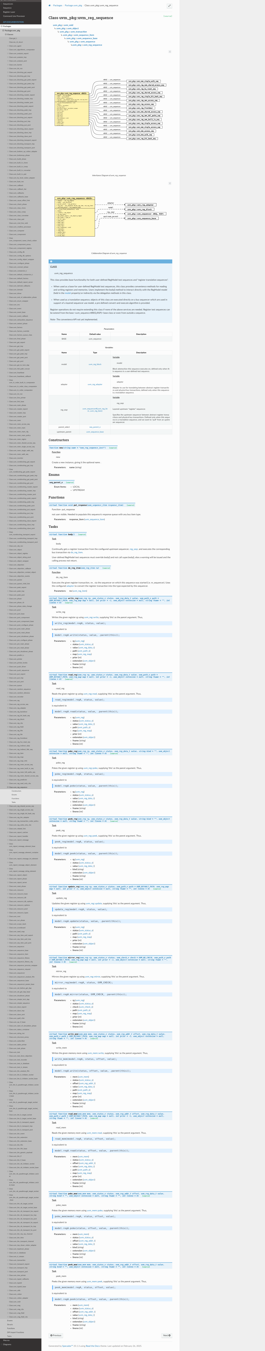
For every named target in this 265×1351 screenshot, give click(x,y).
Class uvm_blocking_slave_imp (20, 132)
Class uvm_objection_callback (20, 568)
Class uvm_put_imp (16, 678)
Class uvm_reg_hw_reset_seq (19, 742)
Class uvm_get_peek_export (19, 350)
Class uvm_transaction (17, 1260)
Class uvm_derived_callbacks (19, 286)
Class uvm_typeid (15, 1283)
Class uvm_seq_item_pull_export (21, 935)
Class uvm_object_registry (18, 553)
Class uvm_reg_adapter (17, 708)
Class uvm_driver (15, 293)
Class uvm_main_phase (17, 405)
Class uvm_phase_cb (16, 602)
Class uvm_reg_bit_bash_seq (19, 715)
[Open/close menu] (1, 4)
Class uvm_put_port (16, 681)
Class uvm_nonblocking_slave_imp (21, 524)
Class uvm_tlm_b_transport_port (21, 1130)
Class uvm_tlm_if (15, 1156)
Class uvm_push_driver (17, 666)
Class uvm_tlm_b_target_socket (20, 1115)
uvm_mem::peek (94, 1281)
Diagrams (7, 1344)
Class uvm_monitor (16, 458)
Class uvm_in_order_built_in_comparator (22, 381)
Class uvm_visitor (15, 1294)
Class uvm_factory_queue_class (20, 335)
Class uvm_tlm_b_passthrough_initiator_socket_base (24, 1093)
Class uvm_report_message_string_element (22, 870)
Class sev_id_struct (16, 42)
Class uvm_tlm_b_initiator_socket (21, 1075)
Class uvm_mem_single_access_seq (22, 446)
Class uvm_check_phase (18, 204)
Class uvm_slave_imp (16, 1010)
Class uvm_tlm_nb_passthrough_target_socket (24, 1190)
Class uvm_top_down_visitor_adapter (22, 1245)
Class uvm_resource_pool (18, 909)
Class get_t (13, 38)
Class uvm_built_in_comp (18, 166)
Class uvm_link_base (16, 401)
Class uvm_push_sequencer (19, 670)
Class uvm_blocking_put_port (20, 125)
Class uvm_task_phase (17, 1048)
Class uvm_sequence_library (19, 958)
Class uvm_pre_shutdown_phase (21, 651)
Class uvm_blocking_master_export (22, 95)
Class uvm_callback (16, 185)
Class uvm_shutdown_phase (19, 996)
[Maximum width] (169, 6)
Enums (14, 795)
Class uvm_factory (15, 327)
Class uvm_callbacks (16, 193)
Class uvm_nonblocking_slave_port (22, 528)
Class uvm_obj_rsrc (16, 546)
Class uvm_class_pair (16, 219)
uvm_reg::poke (90, 768)
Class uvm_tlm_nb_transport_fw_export (23, 1222)
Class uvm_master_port (17, 416)
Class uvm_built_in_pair (17, 174)
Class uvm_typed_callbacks (19, 1279)
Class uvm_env (14, 305)
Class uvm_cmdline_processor (20, 227)
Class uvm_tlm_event (16, 1133)
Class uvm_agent (15, 46)
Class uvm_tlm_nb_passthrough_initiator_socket (24, 1174)
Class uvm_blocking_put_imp (19, 121)
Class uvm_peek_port (17, 595)
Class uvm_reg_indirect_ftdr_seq (21, 749)
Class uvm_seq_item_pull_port (20, 943)
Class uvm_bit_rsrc (16, 68)
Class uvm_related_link (17, 829)
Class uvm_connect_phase (18, 267)
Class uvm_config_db (17, 252)
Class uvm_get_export (17, 342)
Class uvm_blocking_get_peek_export (22, 80)
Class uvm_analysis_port (18, 61)
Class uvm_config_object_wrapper (21, 259)
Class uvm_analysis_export (18, 53)
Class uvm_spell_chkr (17, 1018)
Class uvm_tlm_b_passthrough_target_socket (23, 1101)
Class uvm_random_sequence (20, 689)
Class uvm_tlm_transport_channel (21, 1241)
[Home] (50, 5)
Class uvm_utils (14, 1290)
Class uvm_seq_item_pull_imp (20, 939)
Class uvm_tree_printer (17, 1275)
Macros (6, 1340)
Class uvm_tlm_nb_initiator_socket (21, 1164)
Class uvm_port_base (16, 614)
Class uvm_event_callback (18, 316)
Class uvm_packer (15, 580)
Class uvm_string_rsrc (17, 1033)
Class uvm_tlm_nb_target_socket (21, 1203)
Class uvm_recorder (16, 697)
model (68, 293)
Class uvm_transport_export (19, 1264)
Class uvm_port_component (19, 617)
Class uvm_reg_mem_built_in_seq (21, 768)
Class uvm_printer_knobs (18, 663)
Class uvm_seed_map (17, 931)
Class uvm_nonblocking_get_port (21, 483)
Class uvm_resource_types (18, 913)
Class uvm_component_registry (20, 248)
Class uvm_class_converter (18, 215)
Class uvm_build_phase (17, 159)
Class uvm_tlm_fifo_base (18, 1148)
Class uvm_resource (16, 890)
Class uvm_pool (15, 610)
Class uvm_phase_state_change (20, 606)
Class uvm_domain (16, 290)
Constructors (16, 791)
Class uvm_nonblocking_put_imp (21, 513)
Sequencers (8, 4)
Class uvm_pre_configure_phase (20, 640)
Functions (15, 798)
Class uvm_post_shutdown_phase (21, 636)
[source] (167, 16)
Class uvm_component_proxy (20, 244)
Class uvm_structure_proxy (19, 1037)
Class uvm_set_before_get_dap (20, 988)
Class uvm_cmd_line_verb (18, 223)
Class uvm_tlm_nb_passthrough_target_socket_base (24, 1197)
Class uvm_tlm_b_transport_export (21, 1122)
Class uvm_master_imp (17, 413)
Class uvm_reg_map (16, 757)
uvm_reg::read (90, 694)
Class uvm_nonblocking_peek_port (22, 506)
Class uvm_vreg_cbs (16, 1309)
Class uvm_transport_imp (18, 1268)
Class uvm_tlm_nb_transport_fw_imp (22, 1226)
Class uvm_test (14, 1052)
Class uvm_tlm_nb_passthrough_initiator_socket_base (24, 1182)
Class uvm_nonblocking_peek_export (22, 498)
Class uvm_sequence (16, 946)
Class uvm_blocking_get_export (20, 72)
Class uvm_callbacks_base (18, 197)
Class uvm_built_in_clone (18, 163)
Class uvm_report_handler (18, 836)
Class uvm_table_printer (17, 1044)
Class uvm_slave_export (17, 1007)
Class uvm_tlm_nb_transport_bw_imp (22, 1215)
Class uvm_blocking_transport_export (22, 140)
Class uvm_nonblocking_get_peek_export (22, 471)
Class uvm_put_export (17, 674)
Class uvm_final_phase (17, 339)
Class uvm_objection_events (19, 576)
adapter (70, 586)
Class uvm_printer (15, 659)
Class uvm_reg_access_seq (18, 704)
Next (166, 1335)
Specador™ (67, 1346)
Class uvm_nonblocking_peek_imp (21, 502)
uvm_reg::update (94, 903)
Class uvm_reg (14, 700)
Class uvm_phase (15, 598)
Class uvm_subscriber (17, 1041)
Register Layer (9, 12)
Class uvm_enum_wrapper (18, 301)
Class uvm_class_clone (17, 208)
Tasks (14, 802)
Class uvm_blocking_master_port (21, 102)
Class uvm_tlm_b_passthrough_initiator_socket (24, 1085)
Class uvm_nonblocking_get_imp (21, 465)
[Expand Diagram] (170, 51)
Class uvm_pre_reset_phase (19, 648)
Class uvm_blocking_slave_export (21, 129)
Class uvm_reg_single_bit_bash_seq (22, 813)
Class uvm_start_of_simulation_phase (22, 1026)
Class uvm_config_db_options (20, 256)
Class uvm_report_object (18, 875)
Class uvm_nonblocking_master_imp (22, 491)
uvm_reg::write (91, 617)
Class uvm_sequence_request (19, 969)
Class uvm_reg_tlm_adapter (19, 817)
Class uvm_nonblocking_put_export (22, 509)
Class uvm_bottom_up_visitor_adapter (23, 151)
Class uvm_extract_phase (18, 323)
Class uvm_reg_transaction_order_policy (23, 821)
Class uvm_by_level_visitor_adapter (22, 178)
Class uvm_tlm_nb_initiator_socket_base (24, 1167)
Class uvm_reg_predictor (18, 780)
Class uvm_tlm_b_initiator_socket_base (23, 1078)
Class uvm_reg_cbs (16, 723)
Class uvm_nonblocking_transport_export (22, 533)
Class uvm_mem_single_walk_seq (21, 450)
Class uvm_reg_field (16, 727)
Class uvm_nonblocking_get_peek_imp (23, 475)
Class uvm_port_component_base (21, 621)
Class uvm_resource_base (18, 894)
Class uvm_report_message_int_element (23, 858)
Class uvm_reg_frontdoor (18, 738)
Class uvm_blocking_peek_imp (20, 110)
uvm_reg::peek (90, 836)
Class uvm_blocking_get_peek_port (22, 87)
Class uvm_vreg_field (16, 1313)
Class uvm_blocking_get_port (19, 91)
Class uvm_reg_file (15, 734)
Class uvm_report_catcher (18, 832)
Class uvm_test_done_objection (20, 1056)
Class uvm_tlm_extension (18, 1137)
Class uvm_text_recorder (18, 1060)
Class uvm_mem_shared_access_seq (22, 443)
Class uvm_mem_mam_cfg (18, 431)
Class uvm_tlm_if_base (17, 1160)
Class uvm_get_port (16, 361)
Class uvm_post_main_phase (19, 629)
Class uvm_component (17, 234)
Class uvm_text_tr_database (19, 1063)
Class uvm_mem (15, 420)
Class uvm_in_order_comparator (21, 390)
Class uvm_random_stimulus (19, 693)
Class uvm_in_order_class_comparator (23, 386)
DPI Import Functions (15, 1332)
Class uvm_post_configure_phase (21, 625)
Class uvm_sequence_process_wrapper (23, 965)
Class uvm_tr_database (17, 1253)
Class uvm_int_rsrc (16, 394)
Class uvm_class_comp (17, 212)
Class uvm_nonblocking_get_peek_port (23, 479)
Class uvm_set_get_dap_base (19, 992)
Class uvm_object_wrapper (19, 561)
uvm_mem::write (96, 1053)
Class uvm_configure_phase (19, 263)
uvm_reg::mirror (92, 977)
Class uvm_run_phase (17, 920)
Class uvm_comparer (16, 231)
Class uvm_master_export (18, 409)
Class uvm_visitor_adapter (18, 1298)
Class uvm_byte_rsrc (16, 181)
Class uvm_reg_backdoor (18, 712)
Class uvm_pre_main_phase (19, 644)
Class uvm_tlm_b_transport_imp (20, 1126)
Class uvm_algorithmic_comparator (22, 49)
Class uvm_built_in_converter (20, 170)
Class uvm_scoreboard (17, 928)
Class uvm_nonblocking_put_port (21, 517)
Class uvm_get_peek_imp (18, 354)
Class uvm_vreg (14, 1305)
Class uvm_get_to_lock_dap (19, 365)
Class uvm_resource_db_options (21, 901)
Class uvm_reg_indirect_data (19, 746)
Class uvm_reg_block (16, 719)
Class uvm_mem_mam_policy (20, 435)
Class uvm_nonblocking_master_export (23, 487)
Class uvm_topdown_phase (19, 1249)
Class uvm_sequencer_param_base (21, 984)
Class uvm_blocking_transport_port (22, 148)
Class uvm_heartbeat (16, 372)
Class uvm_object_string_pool (20, 557)
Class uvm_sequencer (17, 973)
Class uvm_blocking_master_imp (21, 98)
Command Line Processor (14, 16)
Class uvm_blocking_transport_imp (22, 144)
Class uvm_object (15, 550)
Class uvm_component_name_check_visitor (23, 239)
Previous (56, 1335)
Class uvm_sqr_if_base (17, 1022)
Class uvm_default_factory (18, 278)
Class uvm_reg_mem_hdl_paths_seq (22, 772)
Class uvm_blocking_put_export (20, 117)
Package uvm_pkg (12, 31)
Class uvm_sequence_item (18, 954)
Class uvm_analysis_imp (17, 57)
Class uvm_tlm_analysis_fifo (19, 1071)
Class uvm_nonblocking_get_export (22, 462)
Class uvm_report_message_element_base (22, 845)
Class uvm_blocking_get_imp (19, 76)
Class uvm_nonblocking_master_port (22, 494)
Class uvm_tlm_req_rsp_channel (20, 1234)
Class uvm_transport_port (18, 1271)
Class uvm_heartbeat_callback (20, 376)
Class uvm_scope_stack (17, 924)
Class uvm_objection (16, 565)
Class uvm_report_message (19, 840)
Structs (10, 1325)
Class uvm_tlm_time (16, 1237)
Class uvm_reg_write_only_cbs (20, 825)
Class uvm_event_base (17, 312)
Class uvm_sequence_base (18, 950)
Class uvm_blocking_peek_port (20, 114)
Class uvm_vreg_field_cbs (18, 1317)
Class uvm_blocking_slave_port (20, 136)
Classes (10, 34)
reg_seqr (134, 549)
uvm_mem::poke (95, 1210)
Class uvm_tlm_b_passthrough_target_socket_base (23, 1108)
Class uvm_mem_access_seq (19, 424)
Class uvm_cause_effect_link (19, 200)
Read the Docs (93, 1346)
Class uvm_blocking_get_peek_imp (21, 83)
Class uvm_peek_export (17, 587)
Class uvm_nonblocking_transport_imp (23, 538)
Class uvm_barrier (15, 65)
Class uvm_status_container (19, 1029)
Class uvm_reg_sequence (18, 787)
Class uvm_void (14, 1302)
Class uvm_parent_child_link (19, 584)
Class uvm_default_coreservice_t (21, 274)
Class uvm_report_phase (18, 879)
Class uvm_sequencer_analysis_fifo (22, 977)
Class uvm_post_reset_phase (19, 632)
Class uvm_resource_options (19, 905)
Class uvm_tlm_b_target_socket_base (22, 1118)
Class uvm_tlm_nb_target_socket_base (23, 1207)
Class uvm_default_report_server (21, 282)
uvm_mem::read (94, 1133)
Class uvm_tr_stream (16, 1256)
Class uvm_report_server (18, 882)
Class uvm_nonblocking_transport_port (23, 542)
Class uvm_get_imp (16, 346)
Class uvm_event (15, 308)
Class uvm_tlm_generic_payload (20, 1152)
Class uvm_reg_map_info (18, 761)
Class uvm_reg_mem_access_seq (21, 764)
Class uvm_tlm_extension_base (20, 1141)
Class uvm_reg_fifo (16, 730)
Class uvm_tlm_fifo (16, 1145)
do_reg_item (77, 552)
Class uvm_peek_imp (16, 591)
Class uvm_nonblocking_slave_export (22, 521)
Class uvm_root (14, 916)
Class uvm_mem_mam (17, 428)
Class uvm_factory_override (19, 331)
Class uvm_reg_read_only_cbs (20, 783)
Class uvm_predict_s (16, 655)
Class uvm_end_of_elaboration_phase (23, 297)
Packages (7, 26)
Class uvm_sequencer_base (19, 980)
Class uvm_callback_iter (17, 189)
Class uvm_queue (15, 685)
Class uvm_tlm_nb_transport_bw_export (23, 1211)
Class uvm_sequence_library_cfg (21, 962)
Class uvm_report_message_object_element (22, 864)
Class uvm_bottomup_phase (19, 155)
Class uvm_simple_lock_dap (19, 999)
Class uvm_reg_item (16, 753)
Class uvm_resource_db (17, 897)
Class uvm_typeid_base (17, 1286)
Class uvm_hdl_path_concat (19, 369)
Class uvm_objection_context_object (22, 572)
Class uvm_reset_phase (17, 886)
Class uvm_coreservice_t (18, 271)
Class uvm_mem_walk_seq (18, 454)
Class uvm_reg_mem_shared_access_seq (23, 776)
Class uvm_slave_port (17, 1014)
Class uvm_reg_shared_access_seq (21, 806)
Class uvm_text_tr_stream (18, 1067)
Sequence (7, 8)
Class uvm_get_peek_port (18, 357)
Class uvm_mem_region (17, 439)
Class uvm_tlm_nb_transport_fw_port (22, 1230)
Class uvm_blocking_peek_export (21, 106)
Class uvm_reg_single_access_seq (21, 810)
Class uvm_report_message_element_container (23, 852)
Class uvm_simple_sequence (19, 1003)
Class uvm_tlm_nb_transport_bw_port (23, 1219)
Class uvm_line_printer (17, 398)
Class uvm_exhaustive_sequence (21, 320)
